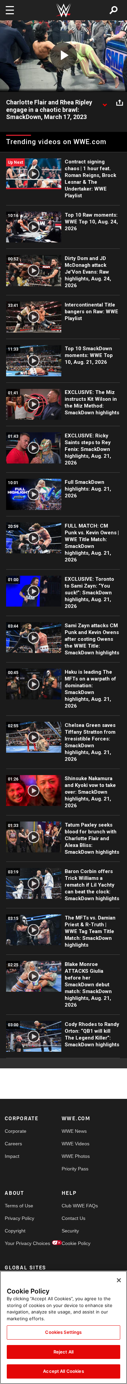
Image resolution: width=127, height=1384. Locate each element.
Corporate (15, 1131)
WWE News (74, 1131)
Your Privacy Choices (19, 1243)
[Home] (63, 10)
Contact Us (73, 1218)
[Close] (118, 1280)
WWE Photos (76, 1156)
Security (70, 1230)
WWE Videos (75, 1143)
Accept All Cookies (63, 1371)
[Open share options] (119, 102)
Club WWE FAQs (76, 1205)
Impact (12, 1156)
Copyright (15, 1230)
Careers (13, 1143)
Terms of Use (19, 1205)
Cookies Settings (63, 1332)
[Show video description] (104, 102)
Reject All (63, 1352)
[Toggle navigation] (10, 10)
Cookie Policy (76, 1243)
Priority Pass (75, 1168)
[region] (63, 1327)
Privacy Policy (19, 1218)
